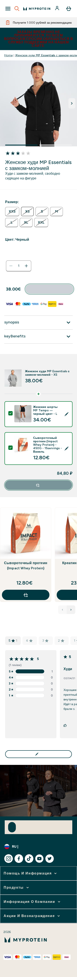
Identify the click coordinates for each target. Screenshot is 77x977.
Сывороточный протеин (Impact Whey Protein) (25, 565)
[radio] (12, 211)
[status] (19, 266)
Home (8, 55)
